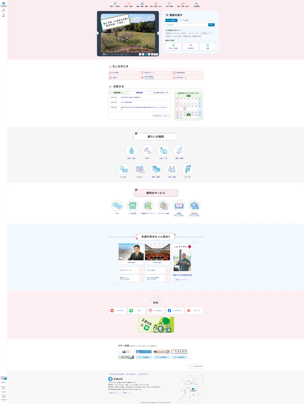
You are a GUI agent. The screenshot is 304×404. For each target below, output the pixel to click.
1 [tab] (140, 54)
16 (177, 112)
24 (181, 114)
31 (181, 117)
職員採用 (168, 36)
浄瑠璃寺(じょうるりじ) (173, 33)
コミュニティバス (193, 33)
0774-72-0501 (119, 384)
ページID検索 (183, 20)
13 (192, 106)
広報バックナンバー (181, 279)
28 (196, 114)
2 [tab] (143, 54)
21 (196, 112)
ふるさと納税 (177, 36)
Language (4, 400)
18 (185, 112)
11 (185, 106)
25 (185, 114)
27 (192, 114)
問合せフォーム (115, 392)
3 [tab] (146, 54)
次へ (159, 34)
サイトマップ (143, 374)
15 (200, 106)
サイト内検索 (170, 20)
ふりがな (3, 392)
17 (181, 112)
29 (200, 114)
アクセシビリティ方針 (117, 374)
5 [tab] (152, 54)
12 (189, 106)
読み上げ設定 (3, 387)
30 (177, 117)
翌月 (188, 95)
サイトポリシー (131, 374)
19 (189, 112)
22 (200, 112)
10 (181, 106)
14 (196, 106)
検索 (211, 25)
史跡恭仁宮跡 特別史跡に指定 (192, 36)
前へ (97, 34)
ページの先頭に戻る (196, 366)
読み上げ (3, 382)
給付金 (184, 33)
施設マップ (126, 392)
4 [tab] (149, 54)
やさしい (3, 396)
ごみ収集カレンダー (206, 33)
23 (177, 114)
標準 (2, 378)
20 (192, 112)
